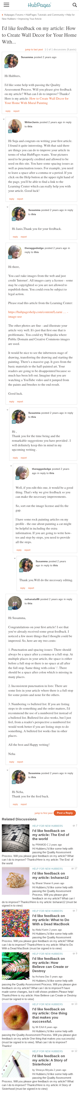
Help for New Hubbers (47, 826)
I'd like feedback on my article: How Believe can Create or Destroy (50, 965)
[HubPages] (39, 5)
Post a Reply (65, 813)
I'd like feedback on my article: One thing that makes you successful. (49, 1015)
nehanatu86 (32, 599)
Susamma (27, 57)
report (16, 111)
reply (8, 111)
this (30, 126)
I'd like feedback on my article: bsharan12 (50, 875)
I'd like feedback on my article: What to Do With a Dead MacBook (50, 920)
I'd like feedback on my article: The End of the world (50, 835)
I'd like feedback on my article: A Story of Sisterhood (49, 1060)
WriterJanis (32, 122)
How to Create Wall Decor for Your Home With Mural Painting (37, 100)
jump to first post (44, 813)
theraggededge (34, 248)
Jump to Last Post (34, 49)
